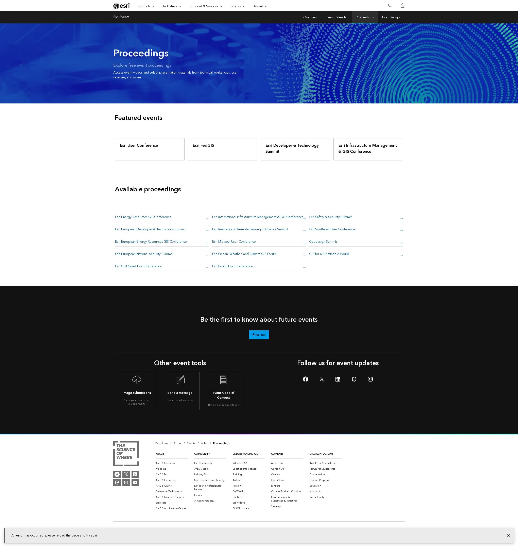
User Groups (391, 17)
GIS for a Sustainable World (329, 254)
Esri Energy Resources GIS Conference (143, 217)
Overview (310, 17)
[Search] (390, 5)
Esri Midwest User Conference (234, 242)
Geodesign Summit (323, 242)
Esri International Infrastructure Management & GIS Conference (258, 217)
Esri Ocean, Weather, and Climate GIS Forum (244, 254)
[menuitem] (172, 463)
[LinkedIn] (135, 474)
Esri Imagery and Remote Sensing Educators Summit (250, 229)
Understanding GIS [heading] (245, 454)
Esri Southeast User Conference (332, 229)
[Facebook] (117, 474)
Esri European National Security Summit (143, 254)
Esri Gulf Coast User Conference (138, 266)
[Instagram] (126, 482)
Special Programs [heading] (321, 454)
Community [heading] (202, 454)
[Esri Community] (117, 482)
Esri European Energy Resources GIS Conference (151, 242)
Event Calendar (336, 17)
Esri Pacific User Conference (232, 266)
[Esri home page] (121, 6)
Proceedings (365, 17)
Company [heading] (277, 454)
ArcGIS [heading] (160, 454)
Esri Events (121, 17)
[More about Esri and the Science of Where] (126, 454)
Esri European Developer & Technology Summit (150, 229)
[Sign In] (402, 6)
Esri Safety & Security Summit (330, 217)
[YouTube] (135, 482)
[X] (126, 474)
